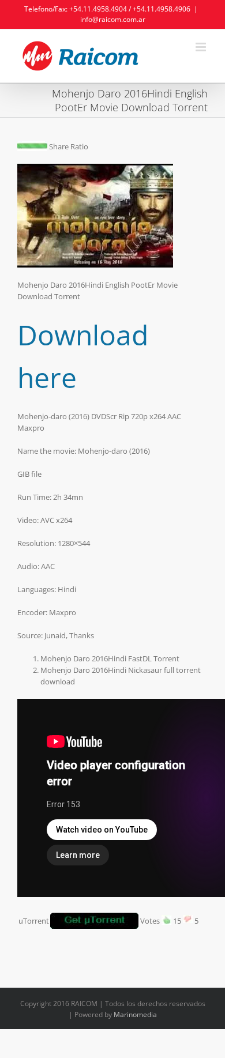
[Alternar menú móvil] (202, 47)
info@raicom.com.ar (112, 19)
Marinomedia (135, 1014)
